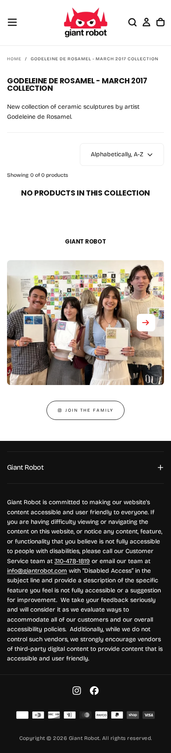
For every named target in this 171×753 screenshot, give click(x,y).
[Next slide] (146, 322)
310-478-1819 (72, 561)
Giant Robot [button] (25, 467)
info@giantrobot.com (37, 570)
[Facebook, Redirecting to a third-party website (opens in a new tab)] (94, 690)
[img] (22, 715)
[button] (12, 22)
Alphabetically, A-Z (117, 154)
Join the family (89, 410)
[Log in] (146, 22)
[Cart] (160, 22)
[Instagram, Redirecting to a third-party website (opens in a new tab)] (76, 690)
